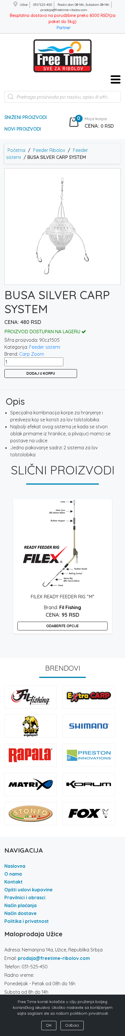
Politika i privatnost (26, 921)
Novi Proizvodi (22, 129)
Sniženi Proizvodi (25, 117)
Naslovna (14, 866)
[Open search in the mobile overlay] (62, 99)
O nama (13, 874)
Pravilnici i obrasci (24, 897)
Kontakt (13, 882)
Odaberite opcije (62, 626)
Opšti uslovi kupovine (28, 890)
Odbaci (72, 1025)
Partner (64, 27)
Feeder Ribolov (49, 150)
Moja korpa (96, 118)
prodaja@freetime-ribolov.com (54, 958)
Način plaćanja (20, 905)
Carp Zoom (31, 354)
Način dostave (20, 913)
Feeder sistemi (44, 347)
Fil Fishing (70, 607)
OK (49, 1025)
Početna (16, 150)
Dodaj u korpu (40, 373)
